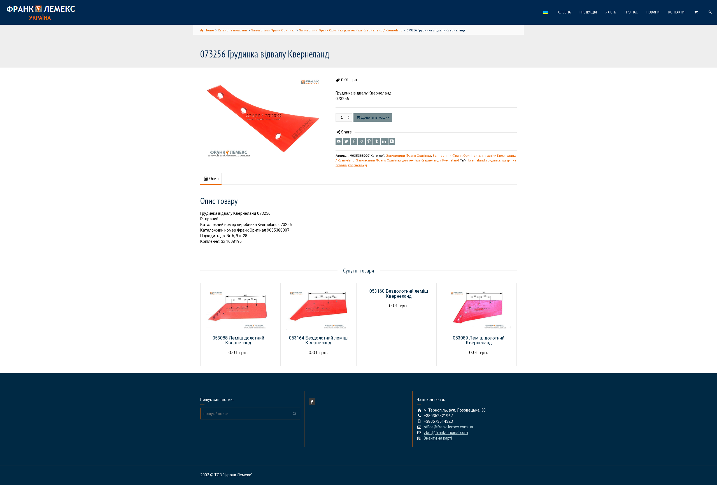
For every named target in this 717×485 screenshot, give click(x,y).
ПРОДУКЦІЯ (588, 12)
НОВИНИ (653, 12)
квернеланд (357, 165)
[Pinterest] (369, 141)
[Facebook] (354, 141)
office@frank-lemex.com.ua (448, 427)
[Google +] (361, 141)
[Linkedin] (384, 141)
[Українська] (546, 12)
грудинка (493, 160)
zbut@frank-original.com (446, 432)
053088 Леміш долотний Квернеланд (238, 340)
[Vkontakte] (391, 141)
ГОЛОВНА (564, 12)
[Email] (339, 141)
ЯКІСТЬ (611, 12)
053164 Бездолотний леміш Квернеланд (318, 340)
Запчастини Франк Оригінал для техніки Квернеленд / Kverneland (407, 160)
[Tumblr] (376, 141)
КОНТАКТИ (676, 12)
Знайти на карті (438, 438)
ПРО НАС (631, 12)
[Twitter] (346, 141)
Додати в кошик (375, 117)
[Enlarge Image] (263, 117)
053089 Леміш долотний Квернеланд (478, 340)
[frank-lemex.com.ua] (41, 12)
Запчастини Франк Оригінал (408, 156)
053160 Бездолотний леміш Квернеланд (398, 293)
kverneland (476, 160)
